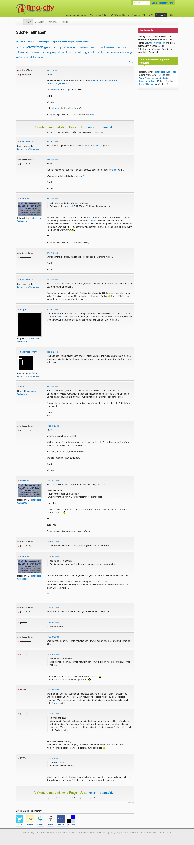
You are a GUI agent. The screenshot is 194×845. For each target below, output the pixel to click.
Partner (55, 702)
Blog (113, 832)
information (69, 47)
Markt (60, 316)
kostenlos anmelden (101, 127)
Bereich (113, 80)
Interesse (54, 89)
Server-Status (164, 832)
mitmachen (22, 52)
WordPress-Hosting (120, 14)
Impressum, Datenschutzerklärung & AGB (136, 832)
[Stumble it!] (42, 825)
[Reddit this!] (52, 825)
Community (161, 14)
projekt (55, 52)
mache (93, 47)
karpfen (24, 309)
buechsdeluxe (27, 141)
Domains (136, 14)
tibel (22, 386)
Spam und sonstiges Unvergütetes (71, 41)
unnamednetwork (28, 351)
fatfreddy (24, 198)
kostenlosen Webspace (28, 149)
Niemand (56, 108)
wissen (38, 57)
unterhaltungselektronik (86, 52)
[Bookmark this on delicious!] (72, 825)
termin (64, 52)
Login (154, 2)
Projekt (93, 220)
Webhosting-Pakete (99, 14)
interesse (82, 47)
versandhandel (25, 57)
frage (39, 46)
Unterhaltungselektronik (58, 83)
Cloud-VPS (148, 14)
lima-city (20, 41)
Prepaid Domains (147, 84)
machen (104, 47)
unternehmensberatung (118, 52)
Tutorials (65, 21)
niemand (35, 52)
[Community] (21, 20)
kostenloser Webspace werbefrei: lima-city (46, 9)
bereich (21, 47)
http (59, 47)
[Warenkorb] (175, 13)
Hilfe (171, 14)
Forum (28, 21)
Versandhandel (99, 80)
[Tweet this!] (21, 825)
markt (113, 47)
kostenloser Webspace (76, 14)
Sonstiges (44, 41)
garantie (50, 47)
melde (122, 47)
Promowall (52, 21)
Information (94, 145)
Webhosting (28, 832)
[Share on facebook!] (62, 825)
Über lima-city (102, 832)
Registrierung (166, 2)
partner (45, 52)
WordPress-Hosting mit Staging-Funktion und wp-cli (154, 79)
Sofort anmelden (157, 42)
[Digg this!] (31, 825)
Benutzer (39, 21)
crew (31, 46)
